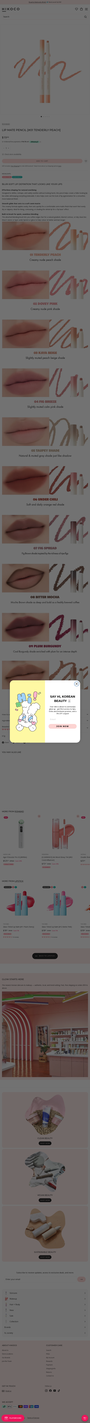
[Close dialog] (76, 684)
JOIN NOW (62, 726)
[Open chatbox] (85, 1418)
